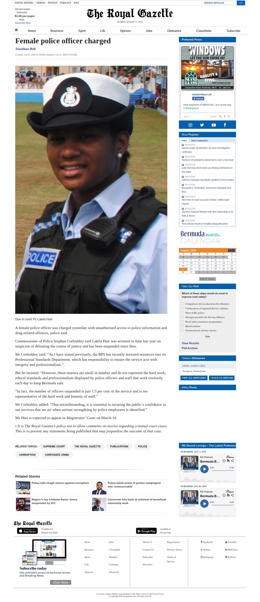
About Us (147, 542)
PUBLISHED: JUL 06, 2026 (194, 486)
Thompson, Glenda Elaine (194, 371)
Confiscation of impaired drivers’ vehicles (206, 308)
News (32, 30)
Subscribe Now (23, 23)
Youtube (232, 542)
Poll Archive (190, 348)
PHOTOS (52, 3)
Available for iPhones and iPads (49, 530)
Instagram (208, 557)
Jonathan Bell (25, 49)
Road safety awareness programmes (203, 321)
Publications (119, 446)
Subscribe (233, 30)
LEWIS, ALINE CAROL (193, 365)
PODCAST (65, 3)
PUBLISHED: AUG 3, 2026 (193, 451)
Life (102, 30)
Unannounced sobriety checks (200, 330)
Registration (173, 542)
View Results (190, 343)
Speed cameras (192, 326)
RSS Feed (232, 549)
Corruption (27, 454)
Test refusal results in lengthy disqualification (205, 223)
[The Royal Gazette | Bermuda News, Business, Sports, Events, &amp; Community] (130, 13)
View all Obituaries (194, 377)
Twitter (206, 549)
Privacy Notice (174, 549)
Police (142, 446)
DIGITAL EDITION (24, 3)
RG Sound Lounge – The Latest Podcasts (209, 445)
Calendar (113, 564)
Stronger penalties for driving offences (205, 317)
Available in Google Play (165, 530)
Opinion (125, 30)
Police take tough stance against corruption (60, 482)
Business (57, 30)
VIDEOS (40, 3)
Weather (113, 557)
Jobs (149, 30)
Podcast (231, 557)
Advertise (147, 564)
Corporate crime (57, 454)
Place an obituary (222, 377)
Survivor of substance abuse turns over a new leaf (207, 160)
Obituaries (174, 30)
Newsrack (114, 572)
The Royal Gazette (87, 446)
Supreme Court (54, 446)
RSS (76, 3)
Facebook (207, 542)
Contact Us (148, 549)
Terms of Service (171, 559)
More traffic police (194, 312)
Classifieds (203, 30)
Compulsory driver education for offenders (207, 303)
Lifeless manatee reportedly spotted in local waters (208, 180)
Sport (82, 30)
